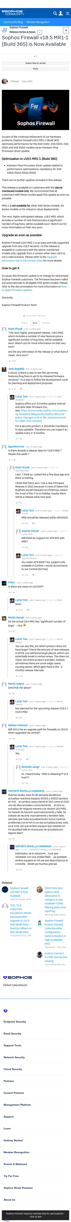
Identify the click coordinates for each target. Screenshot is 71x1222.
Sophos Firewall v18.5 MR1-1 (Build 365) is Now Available (35, 40)
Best (35, 323)
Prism (11, 582)
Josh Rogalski (16, 368)
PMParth (14, 81)
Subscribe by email (35, 63)
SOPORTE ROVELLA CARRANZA (26, 791)
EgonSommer (16, 446)
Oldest (24, 322)
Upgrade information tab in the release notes (29, 258)
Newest (46, 322)
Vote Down (14, 361)
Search (55, 13)
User (60, 13)
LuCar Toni (21, 396)
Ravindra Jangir (30, 767)
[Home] (18, 12)
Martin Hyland (16, 683)
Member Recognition (38, 22)
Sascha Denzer (30, 531)
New (66, 30)
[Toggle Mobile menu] (66, 13)
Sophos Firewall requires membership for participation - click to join (35, 1215)
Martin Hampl (16, 617)
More (39, 32)
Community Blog (13, 22)
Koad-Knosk (15, 328)
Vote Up (9, 361)
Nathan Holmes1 (18, 725)
